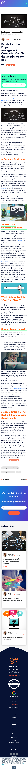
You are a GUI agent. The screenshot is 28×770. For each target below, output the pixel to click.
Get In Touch (14, 737)
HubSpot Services (14, 704)
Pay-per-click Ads (14, 709)
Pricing (14, 740)
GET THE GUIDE (14, 460)
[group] (14, 85)
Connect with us (18, 2)
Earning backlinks (5, 261)
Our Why (14, 728)
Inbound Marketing (14, 707)
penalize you (20, 240)
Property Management (8, 472)
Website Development (14, 715)
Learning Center (5, 32)
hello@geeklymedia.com (14, 675)
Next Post (23, 479)
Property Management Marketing (10, 34)
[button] (4, 85)
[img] (21, 85)
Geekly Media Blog (17, 32)
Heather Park (9, 39)
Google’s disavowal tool (19, 388)
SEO (19, 472)
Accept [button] (14, 767)
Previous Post (5, 479)
